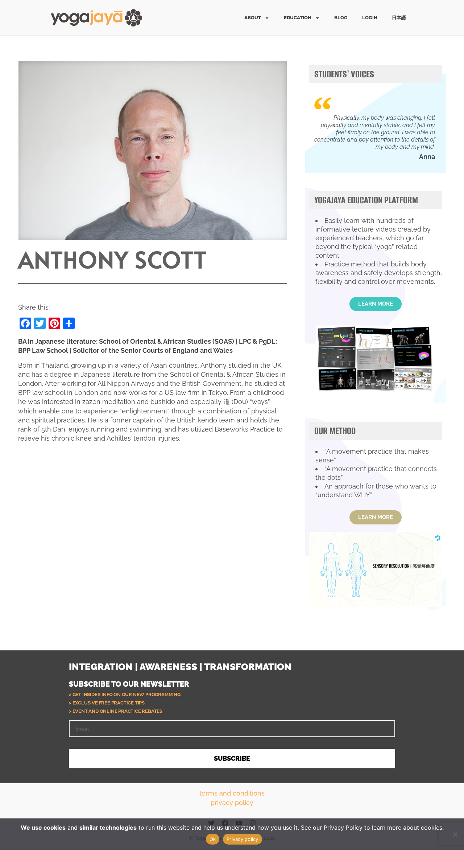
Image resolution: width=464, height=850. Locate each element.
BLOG (341, 17)
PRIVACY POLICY (232, 802)
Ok (213, 839)
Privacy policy (242, 839)
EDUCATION (297, 17)
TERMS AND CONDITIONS (232, 793)
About (252, 17)
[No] (455, 834)
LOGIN (369, 17)
